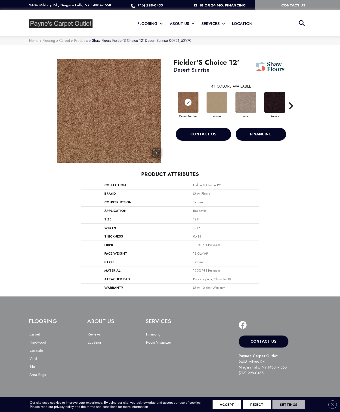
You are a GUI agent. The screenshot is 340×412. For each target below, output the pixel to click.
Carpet (64, 40)
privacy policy (64, 407)
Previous (171, 99)
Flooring (49, 40)
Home (33, 40)
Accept (227, 405)
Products (81, 40)
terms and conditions (102, 407)
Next (290, 99)
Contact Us (203, 134)
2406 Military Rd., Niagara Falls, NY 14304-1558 (70, 5)
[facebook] (244, 325)
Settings (288, 405)
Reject (256, 405)
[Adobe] (217, 102)
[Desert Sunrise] (188, 102)
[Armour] (274, 102)
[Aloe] (245, 102)
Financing (261, 134)
